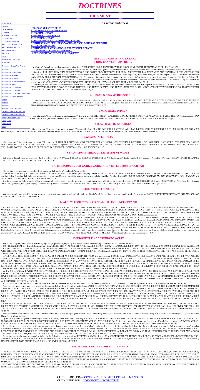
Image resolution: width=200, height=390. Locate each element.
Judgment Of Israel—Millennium (13, 81)
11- (55, 53)
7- (69, 43)
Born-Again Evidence (9, 35)
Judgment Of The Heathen (11, 87)
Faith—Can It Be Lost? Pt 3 (12, 44)
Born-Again (6, 32)
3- (42, 33)
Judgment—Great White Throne (13, 66)
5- (42, 38)
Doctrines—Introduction (10, 41)
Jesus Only (6, 62)
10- (51, 50)
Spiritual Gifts (6, 124)
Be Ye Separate (7, 29)
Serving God (6, 121)
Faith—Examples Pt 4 (10, 50)
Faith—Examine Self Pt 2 (11, 47)
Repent (4, 99)
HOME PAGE (6, 23)
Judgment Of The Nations (11, 90)
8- (43, 45)
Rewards (5, 102)
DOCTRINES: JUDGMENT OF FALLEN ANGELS (113, 377)
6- (55, 40)
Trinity (4, 127)
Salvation (5, 105)
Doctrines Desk (7, 38)
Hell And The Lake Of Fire (11, 59)
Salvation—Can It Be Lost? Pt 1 (13, 112)
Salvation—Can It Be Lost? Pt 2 (13, 114)
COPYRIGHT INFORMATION (101, 380)
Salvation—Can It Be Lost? (12, 108)
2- (49, 30)
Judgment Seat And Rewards (12, 96)
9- (61, 48)
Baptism (5, 26)
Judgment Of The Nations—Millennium (16, 93)
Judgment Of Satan (9, 84)
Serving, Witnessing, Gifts (11, 117)
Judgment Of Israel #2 (10, 78)
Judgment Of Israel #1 (10, 75)
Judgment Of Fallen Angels (11, 72)
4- (45, 35)
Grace (4, 56)
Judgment (5, 69)
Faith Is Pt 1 (6, 53)
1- (46, 28)
